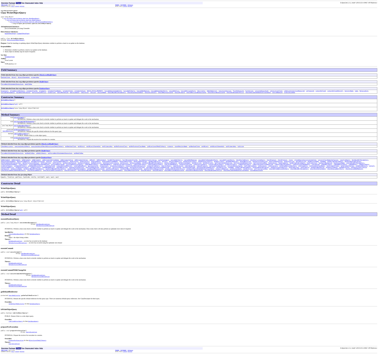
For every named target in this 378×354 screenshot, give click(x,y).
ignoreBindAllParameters (355, 163)
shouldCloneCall (150, 92)
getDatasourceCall (190, 161)
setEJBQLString (61, 167)
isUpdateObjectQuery (35, 166)
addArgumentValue (66, 160)
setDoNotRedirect (48, 167)
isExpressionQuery (200, 164)
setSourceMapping (221, 169)
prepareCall (104, 166)
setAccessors (273, 166)
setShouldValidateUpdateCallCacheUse (200, 169)
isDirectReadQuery (171, 164)
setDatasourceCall (22, 167)
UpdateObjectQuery (23, 33)
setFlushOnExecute (92, 167)
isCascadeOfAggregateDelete (39, 164)
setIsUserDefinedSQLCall (206, 167)
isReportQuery (364, 164)
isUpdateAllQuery (20, 166)
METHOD (22, 6)
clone (291, 160)
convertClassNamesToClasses (328, 160)
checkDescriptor (7, 146)
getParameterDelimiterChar (11, 163)
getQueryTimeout (83, 163)
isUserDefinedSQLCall (335, 91)
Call (16, 104)
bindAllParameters (114, 160)
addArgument (5, 160)
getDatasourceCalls (205, 161)
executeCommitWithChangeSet (24, 121)
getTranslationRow (260, 163)
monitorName (349, 91)
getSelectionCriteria (111, 163)
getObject (81, 146)
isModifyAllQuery (244, 164)
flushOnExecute (238, 91)
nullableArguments (8, 92)
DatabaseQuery (44, 88)
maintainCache (93, 166)
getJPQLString (301, 161)
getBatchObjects (154, 161)
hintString (249, 91)
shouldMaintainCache (165, 92)
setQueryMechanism (317, 167)
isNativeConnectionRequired (294, 91)
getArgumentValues (140, 161)
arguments (42, 91)
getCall (164, 161)
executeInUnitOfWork (22, 146)
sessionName (101, 92)
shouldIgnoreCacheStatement (112, 170)
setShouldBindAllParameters (33, 169)
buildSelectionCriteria (147, 160)
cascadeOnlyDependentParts (208, 160)
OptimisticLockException (45, 225)
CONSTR (17, 6)
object (14, 77)
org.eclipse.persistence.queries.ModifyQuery (24, 20)
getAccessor (74, 161)
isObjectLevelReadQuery (301, 164)
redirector (85, 92)
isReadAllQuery (326, 164)
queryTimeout (74, 92)
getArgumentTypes (125, 161)
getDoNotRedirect (232, 161)
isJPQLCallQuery (231, 164)
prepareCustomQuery (117, 166)
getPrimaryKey (107, 146)
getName (323, 161)
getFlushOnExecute (275, 161)
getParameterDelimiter (353, 161)
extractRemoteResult (60, 161)
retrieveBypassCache (234, 166)
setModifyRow (78, 153)
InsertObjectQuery (10, 33)
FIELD (12, 6)
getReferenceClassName (137, 146)
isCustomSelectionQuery (74, 164)
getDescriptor (219, 161)
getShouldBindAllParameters (152, 163)
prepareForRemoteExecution (135, 166)
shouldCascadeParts (34, 170)
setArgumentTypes (333, 166)
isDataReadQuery (106, 164)
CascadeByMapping (143, 91)
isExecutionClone (276, 91)
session (93, 92)
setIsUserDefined (188, 167)
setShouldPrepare (112, 169)
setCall (372, 166)
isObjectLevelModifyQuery (156, 146)
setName (231, 167)
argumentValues (80, 91)
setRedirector (344, 167)
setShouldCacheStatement (76, 169)
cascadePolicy (174, 91)
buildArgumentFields (130, 160)
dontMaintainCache (38, 161)
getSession (124, 163)
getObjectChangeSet (93, 146)
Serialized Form (10, 57)
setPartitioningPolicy (279, 167)
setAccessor (262, 166)
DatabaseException (43, 224)
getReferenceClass (120, 146)
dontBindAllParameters (360, 160)
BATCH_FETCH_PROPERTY (95, 91)
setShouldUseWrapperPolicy (175, 169)
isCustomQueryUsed (261, 91)
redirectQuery (166, 166)
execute (49, 161)
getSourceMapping (170, 163)
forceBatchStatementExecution (12, 84)
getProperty (56, 163)
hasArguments (283, 163)
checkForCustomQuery (257, 160)
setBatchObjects (361, 166)
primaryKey (35, 77)
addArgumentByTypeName (50, 160)
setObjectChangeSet (217, 146)
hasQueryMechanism (325, 163)
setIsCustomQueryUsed (120, 167)
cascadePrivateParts (226, 160)
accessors (4, 91)
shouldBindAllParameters (117, 92)
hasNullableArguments (297, 163)
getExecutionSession (259, 161)
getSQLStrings (208, 163)
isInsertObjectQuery (215, 164)
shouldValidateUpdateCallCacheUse (258, 92)
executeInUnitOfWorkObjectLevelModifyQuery (47, 146)
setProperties (294, 167)
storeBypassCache (256, 170)
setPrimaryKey (231, 146)
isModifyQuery (41, 153)
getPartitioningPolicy (31, 163)
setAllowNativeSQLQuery (288, 166)
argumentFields (32, 91)
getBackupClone (70, 146)
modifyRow (28, 84)
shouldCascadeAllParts (335, 169)
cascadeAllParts (176, 160)
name (356, 91)
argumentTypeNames (54, 91)
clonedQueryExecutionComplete (305, 160)
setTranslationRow (260, 169)
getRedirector (96, 163)
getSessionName (135, 163)
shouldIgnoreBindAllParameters (89, 170)
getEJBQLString (245, 161)
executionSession (225, 91)
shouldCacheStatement (135, 92)
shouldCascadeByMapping (354, 169)
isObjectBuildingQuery (283, 164)
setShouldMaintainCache (95, 169)
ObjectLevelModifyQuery (15, 40)
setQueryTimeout (332, 167)
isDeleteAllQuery (140, 164)
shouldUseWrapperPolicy (235, 92)
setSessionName (16, 169)
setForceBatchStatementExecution (60, 153)
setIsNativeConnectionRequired (157, 167)
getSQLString (196, 163)
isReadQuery (353, 164)
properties (52, 92)
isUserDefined (320, 91)
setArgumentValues (347, 166)
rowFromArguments (250, 166)
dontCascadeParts (23, 161)
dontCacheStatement (8, 161)
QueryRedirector (8, 131)
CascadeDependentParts (159, 91)
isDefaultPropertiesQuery (122, 164)
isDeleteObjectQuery (155, 164)
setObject (204, 146)
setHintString (106, 167)
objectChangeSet (24, 77)
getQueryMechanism (69, 163)
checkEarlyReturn (242, 160)
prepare (170, 146)
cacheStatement (163, 160)
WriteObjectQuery (7, 100)
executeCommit (19, 117)
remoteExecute (178, 166)
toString (241, 146)
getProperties (46, 163)
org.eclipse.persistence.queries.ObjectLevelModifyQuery (31, 22)
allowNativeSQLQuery (17, 91)
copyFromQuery (345, 160)
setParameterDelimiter (260, 167)
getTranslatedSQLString (223, 163)
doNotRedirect (212, 91)
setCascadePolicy (7, 167)
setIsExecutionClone (137, 167)
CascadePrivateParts (188, 91)
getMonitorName (313, 161)
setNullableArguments (243, 167)
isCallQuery (23, 164)
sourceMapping (277, 92)
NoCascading (364, 91)
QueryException (31, 332)
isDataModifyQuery (91, 164)
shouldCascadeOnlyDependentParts (13, 170)
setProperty (305, 167)
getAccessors (84, 161)
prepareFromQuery (153, 166)
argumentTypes (68, 91)
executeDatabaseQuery (22, 125)
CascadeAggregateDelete (113, 91)
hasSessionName (339, 163)
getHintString (289, 161)
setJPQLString (221, 167)
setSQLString (247, 169)
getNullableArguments (335, 161)
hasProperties (312, 163)
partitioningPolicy (39, 92)
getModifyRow (29, 153)
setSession (5, 169)
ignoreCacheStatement (9, 164)
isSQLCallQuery (6, 166)
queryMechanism (62, 92)
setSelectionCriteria (359, 167)
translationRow (289, 92)
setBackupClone (194, 146)
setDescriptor (35, 167)
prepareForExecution (21, 138)
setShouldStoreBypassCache (154, 169)
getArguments (96, 161)
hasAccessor (272, 163)
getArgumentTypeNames (110, 161)
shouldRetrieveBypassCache (196, 92)
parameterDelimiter (23, 92)
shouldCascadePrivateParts (53, 170)
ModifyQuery (43, 82)
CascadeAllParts (129, 91)
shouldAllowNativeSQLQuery (279, 169)
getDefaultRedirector (22, 129)
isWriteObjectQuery (21, 134)
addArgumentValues (81, 160)
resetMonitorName (181, 146)
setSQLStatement (235, 169)
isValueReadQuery (80, 166)
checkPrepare (271, 160)
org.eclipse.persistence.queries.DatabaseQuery (21, 18)
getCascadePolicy (175, 161)
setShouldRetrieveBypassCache (131, 169)
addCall (92, 160)
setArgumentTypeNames (317, 166)
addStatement (101, 160)
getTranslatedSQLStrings (243, 163)
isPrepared (310, 91)
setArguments (303, 166)
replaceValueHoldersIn (217, 166)
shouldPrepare (180, 92)
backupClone (5, 77)
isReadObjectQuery (340, 164)
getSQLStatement (184, 163)
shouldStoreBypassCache (216, 92)
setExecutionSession (76, 167)
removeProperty (202, 166)
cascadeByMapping (190, 160)
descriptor (201, 91)
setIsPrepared (176, 167)
